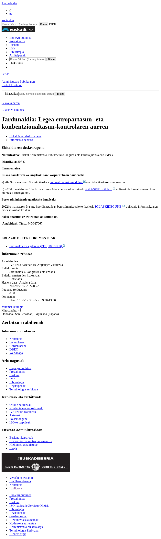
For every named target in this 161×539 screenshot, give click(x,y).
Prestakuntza (17, 41)
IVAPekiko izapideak (22, 411)
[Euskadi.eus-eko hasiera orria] (24, 67)
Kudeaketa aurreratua (22, 523)
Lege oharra (16, 342)
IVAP (5, 74)
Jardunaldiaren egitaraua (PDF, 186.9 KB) (36, 246)
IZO (12, 48)
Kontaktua (15, 338)
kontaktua (8, 20)
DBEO (13, 349)
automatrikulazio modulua (66, 182)
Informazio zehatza (21, 139)
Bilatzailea (11, 93)
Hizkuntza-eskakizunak (23, 519)
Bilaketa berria (11, 103)
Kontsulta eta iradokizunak (26, 408)
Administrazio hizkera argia (26, 527)
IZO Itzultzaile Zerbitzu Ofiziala (29, 505)
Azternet (14, 415)
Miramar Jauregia (12, 307)
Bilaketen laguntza (13, 109)
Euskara (14, 44)
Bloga (13, 448)
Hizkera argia (17, 534)
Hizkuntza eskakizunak (23, 444)
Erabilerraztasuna (20, 481)
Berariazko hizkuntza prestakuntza (30, 441)
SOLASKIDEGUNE (98, 189)
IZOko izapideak (19, 422)
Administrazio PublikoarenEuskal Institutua (18, 83)
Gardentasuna (18, 346)
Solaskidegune (18, 419)
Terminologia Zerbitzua (23, 530)
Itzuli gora (15, 488)
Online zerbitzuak (20, 404)
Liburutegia (16, 52)
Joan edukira (9, 3)
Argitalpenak (17, 55)
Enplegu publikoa (20, 37)
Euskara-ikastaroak (21, 437)
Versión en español (21, 477)
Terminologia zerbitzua (23, 389)
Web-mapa (16, 353)
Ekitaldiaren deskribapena (25, 136)
